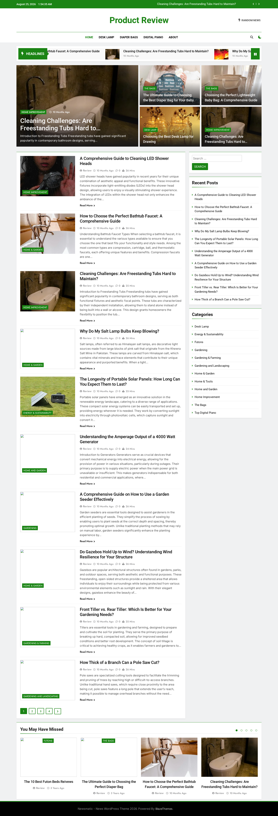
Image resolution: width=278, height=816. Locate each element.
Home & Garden (32, 250)
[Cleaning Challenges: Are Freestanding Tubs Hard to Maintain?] (78, 56)
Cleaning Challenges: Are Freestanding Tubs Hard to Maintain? (196, 2)
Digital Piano (153, 37)
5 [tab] (256, 730)
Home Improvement (33, 112)
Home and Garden (34, 470)
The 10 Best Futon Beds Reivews (48, 782)
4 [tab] (251, 730)
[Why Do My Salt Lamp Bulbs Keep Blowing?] (187, 56)
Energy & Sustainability (37, 413)
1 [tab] (237, 730)
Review (87, 170)
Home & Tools (204, 381)
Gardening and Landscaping (40, 696)
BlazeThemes (163, 808)
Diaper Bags (129, 37)
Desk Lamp (106, 37)
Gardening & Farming (36, 643)
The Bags (149, 88)
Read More (86, 205)
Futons (199, 342)
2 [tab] (241, 730)
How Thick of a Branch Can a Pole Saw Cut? (119, 662)
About (173, 37)
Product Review (139, 20)
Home (89, 37)
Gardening (29, 528)
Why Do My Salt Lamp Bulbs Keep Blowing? (227, 51)
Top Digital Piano (205, 412)
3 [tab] (246, 730)
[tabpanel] (48, 764)
